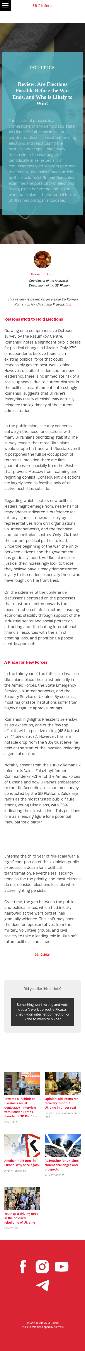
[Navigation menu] (5, 5)
